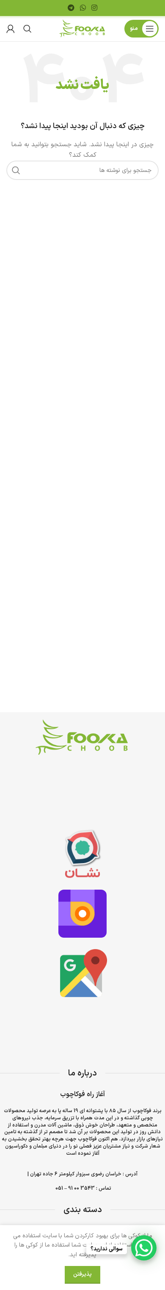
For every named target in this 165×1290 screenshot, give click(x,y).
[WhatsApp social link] (82, 8)
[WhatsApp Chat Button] (144, 1247)
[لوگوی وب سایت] (82, 28)
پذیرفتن (82, 1274)
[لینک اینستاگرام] (94, 8)
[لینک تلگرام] (71, 8)
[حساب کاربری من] (10, 28)
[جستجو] (27, 28)
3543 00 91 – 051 (75, 1188)
